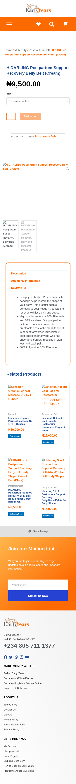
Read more (48, 442)
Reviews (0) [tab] (18, 287)
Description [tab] (18, 273)
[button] (52, 24)
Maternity (20, 50)
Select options (16, 514)
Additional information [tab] (25, 280)
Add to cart (31, 116)
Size (9, 93)
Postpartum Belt (39, 50)
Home (8, 50)
